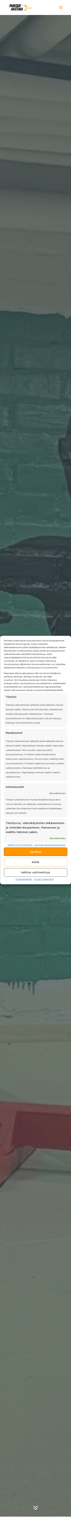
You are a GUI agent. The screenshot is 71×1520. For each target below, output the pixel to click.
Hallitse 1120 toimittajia (20, 845)
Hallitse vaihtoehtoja (35, 872)
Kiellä (35, 862)
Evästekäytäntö (24, 879)
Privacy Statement (44, 879)
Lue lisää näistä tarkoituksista (49, 845)
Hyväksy (35, 851)
